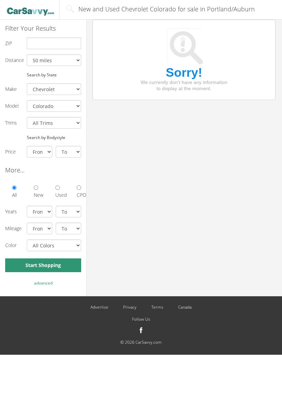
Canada (185, 307)
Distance (13, 60)
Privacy (130, 307)
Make (11, 89)
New (36, 195)
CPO (79, 195)
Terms (157, 307)
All (14, 195)
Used (57, 195)
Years (11, 211)
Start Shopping (43, 265)
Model (12, 106)
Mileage (13, 228)
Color (11, 245)
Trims (11, 122)
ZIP (8, 43)
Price (10, 151)
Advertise (99, 307)
